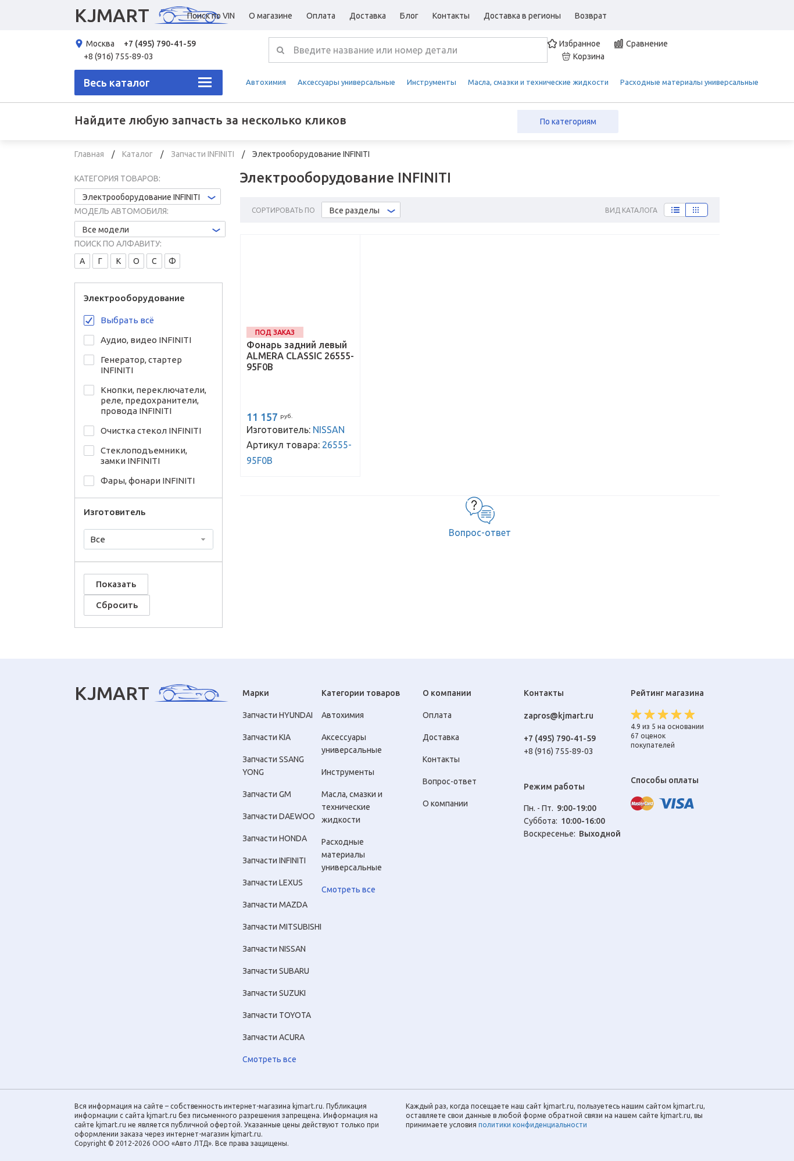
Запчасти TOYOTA (276, 1015)
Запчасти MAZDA (274, 904)
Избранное (579, 43)
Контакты (451, 15)
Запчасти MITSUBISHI (281, 926)
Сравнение (647, 43)
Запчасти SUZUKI (274, 993)
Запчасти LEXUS (272, 882)
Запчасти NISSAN (274, 948)
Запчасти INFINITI (203, 154)
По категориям (568, 121)
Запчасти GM (266, 794)
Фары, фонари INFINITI (148, 480)
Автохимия (266, 82)
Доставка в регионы (522, 15)
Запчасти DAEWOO (278, 816)
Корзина (589, 56)
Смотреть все (269, 1059)
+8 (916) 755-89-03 (118, 56)
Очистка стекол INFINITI (151, 430)
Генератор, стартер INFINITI (141, 365)
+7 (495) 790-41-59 (160, 43)
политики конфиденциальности (532, 1124)
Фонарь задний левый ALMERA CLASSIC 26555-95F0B (300, 356)
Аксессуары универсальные (346, 82)
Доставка (367, 15)
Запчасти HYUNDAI (277, 715)
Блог (409, 15)
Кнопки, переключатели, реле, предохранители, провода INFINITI (153, 400)
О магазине (270, 15)
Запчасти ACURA (273, 1037)
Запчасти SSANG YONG (273, 766)
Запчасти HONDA (274, 838)
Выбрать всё (127, 320)
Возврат (591, 15)
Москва (100, 43)
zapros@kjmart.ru (558, 715)
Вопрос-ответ (480, 532)
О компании (445, 803)
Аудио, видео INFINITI (146, 340)
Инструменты (431, 82)
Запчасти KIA (266, 737)
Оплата (320, 15)
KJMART (111, 15)
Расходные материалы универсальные (689, 82)
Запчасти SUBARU (275, 971)
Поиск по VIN (211, 15)
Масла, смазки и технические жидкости (538, 82)
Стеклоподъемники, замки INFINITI (144, 455)
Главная (90, 154)
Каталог (138, 154)
